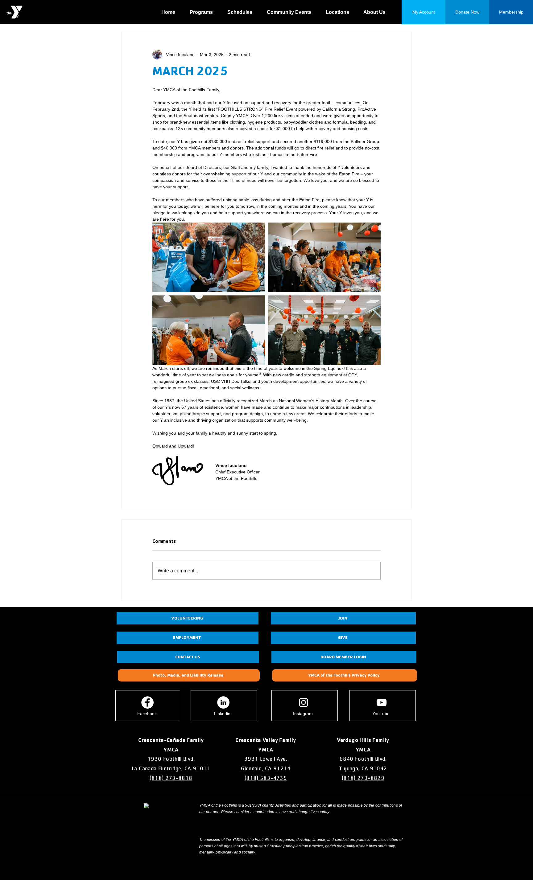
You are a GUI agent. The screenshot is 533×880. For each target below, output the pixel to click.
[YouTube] (381, 702)
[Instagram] (303, 702)
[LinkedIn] (223, 702)
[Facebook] (147, 702)
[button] (204, 12)
